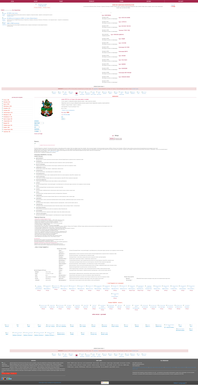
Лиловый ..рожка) (104, 334)
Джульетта (148, 326)
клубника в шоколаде (95, 364)
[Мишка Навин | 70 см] (73, 286)
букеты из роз (80, 362)
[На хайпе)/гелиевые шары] (174, 286)
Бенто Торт (144, 93)
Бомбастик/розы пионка (132, 288)
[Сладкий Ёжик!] (77, 305)
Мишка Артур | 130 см (81, 288)
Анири (28, 326)
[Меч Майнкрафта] (111, 305)
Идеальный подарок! (180, 330)
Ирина (7, 334)
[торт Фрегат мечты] (178, 305)
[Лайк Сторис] (119, 305)
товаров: (172, 5)
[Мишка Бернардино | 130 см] (98, 286)
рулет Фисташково (60, 307)
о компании (76, 366)
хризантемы (79, 364)
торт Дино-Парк (52, 307)
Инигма (191, 330)
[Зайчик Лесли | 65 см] (123, 286)
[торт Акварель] (68, 305)
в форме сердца (110, 362)
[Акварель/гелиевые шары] (157, 286)
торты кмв (115, 364)
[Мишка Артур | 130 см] (81, 286)
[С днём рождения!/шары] (183, 286)
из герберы (128, 362)
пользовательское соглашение (170, 367)
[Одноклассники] (3, 378)
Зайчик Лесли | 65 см (123, 288)
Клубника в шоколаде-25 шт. (40, 335)
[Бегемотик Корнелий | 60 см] (39, 286)
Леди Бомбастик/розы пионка (142, 288)
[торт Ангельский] (145, 305)
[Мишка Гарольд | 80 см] (64, 286)
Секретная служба (43, 307)
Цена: (113, 135)
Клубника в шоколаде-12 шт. (18, 335)
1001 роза (7, 326)
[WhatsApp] (8, 378)
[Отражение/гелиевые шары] (149, 286)
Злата (191, 326)
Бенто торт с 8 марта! (50, 326)
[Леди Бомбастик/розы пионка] (140, 286)
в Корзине (76, 356)
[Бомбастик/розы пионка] (132, 286)
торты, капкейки (109, 364)
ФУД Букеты (133, 93)
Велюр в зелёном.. (115, 326)
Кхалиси (82, 334)
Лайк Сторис (119, 307)
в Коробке (70, 93)
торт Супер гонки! (153, 307)
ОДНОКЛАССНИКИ (58, 382)
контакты (117, 366)
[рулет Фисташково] (60, 305)
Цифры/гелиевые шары (166, 288)
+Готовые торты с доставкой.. (54, 151)
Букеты (60, 93)
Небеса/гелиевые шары (192, 288)
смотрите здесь (135, 88)
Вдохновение (104, 326)
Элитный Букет (82, 94)
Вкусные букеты (103, 364)
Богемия (72, 326)
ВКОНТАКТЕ (53, 382)
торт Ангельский (145, 307)
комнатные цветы (103, 362)
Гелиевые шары (121, 94)
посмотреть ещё (118, 138)
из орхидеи (84, 364)
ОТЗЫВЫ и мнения (70, 366)
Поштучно (54, 93)
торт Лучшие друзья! (136, 308)
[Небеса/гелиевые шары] (191, 286)
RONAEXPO (40, 382)
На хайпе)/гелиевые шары (175, 288)
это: (62, 114)
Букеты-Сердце (93, 94)
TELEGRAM (48, 382)
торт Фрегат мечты (178, 307)
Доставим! (127, 93)
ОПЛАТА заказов (89, 366)
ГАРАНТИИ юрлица (82, 366)
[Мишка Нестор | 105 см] (90, 286)
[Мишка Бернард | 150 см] (106, 286)
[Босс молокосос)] (170, 305)
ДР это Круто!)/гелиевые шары (170, 327)
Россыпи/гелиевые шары (115, 296)
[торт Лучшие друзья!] (136, 306)
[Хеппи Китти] (128, 305)
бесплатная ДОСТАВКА (96, 366)
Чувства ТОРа (85, 307)
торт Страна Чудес (161, 307)
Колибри (72, 334)
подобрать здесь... (10, 16)
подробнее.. (96, 88)
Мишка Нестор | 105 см (90, 288)
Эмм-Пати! (94, 307)
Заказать (112, 138)
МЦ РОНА (44, 382)
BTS (18, 326)
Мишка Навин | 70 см (73, 288)
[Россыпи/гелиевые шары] (115, 294)
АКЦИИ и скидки (126, 364)
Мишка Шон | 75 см (56, 287)
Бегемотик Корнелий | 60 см (40, 288)
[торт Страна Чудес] (161, 305)
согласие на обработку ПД (181, 367)
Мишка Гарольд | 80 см (65, 288)
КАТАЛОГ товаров (74, 362)
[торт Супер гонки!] (153, 305)
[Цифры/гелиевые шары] (166, 286)
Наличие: (36, 133)
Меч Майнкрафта (111, 307)
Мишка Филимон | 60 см (48, 288)
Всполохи (126, 326)
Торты (138, 93)
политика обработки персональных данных (140, 367)
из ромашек (89, 364)
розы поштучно (122, 362)
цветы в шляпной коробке (87, 362)
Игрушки (116, 93)
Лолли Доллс (187, 307)
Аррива (39, 326)
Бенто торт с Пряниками (61, 326)
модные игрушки (116, 362)
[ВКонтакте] (2, 378)
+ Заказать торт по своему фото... (68, 110)
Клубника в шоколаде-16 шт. (29, 335)
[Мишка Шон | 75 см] (56, 286)
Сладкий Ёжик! (77, 307)
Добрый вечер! (158, 326)
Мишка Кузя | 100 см (115, 288)
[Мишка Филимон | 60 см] (47, 286)
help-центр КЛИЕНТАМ (105, 366)
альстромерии (69, 364)
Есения (180, 326)
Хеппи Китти (128, 307)
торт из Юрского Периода (103, 308)
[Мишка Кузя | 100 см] (115, 286)
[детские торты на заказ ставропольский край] (47, 108)
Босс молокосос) (170, 307)
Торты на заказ (66, 114)
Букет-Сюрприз (83, 326)
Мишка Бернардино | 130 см (99, 288)
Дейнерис (137, 326)
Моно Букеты (65, 94)
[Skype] (9, 378)
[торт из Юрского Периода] (102, 306)
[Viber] (6, 378)
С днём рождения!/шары (183, 288)
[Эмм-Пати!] (94, 305)
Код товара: (63, 112)
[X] (5, 378)
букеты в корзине (96, 362)
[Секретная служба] (43, 305)
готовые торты (120, 364)
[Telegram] (10, 378)
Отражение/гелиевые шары (150, 288)
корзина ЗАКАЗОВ (112, 366)
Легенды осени (94, 334)
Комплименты (88, 94)
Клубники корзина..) (61, 334)
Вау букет (94, 326)
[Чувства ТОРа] (85, 305)
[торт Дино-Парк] (52, 305)
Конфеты (110, 93)
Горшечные (104, 93)
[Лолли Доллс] (187, 305)
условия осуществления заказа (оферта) (156, 367)
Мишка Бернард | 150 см (107, 288)
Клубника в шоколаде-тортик (51, 335)
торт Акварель (68, 307)
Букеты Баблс (99, 94)
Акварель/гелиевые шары (158, 288)
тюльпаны (75, 364)
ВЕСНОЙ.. (68, 362)
